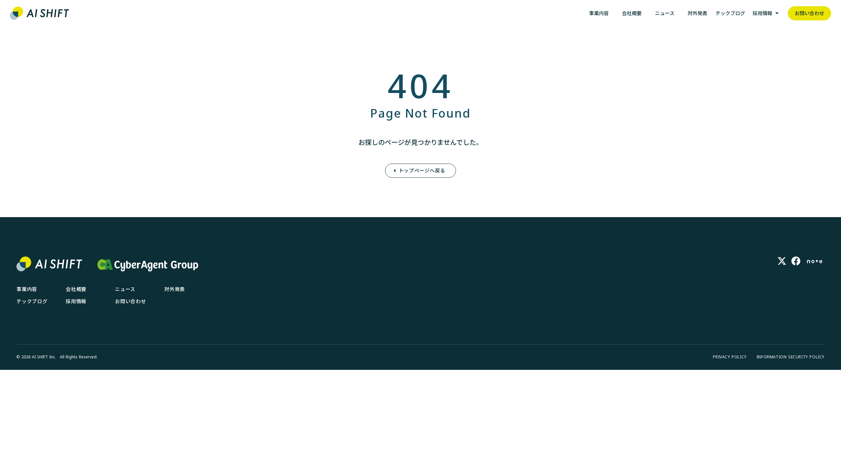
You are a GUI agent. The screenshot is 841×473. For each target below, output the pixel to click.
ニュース (125, 289)
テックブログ (32, 301)
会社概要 (76, 289)
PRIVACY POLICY (729, 357)
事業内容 (26, 289)
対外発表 (174, 289)
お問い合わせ (130, 301)
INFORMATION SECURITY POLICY (791, 357)
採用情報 (76, 301)
